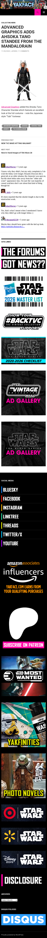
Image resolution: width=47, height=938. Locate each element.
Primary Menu (44, 12)
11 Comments (23, 51)
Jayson (14, 51)
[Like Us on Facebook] (12, 498)
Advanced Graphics (10, 107)
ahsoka (25, 126)
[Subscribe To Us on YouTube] (12, 543)
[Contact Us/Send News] (23, 264)
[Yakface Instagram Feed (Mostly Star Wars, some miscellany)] (12, 507)
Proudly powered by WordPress (12, 935)
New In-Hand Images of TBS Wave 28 (16, 151)
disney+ (6, 129)
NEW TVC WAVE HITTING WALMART (16, 141)
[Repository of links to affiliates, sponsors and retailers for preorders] (12, 516)
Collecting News (8, 23)
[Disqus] (23, 195)
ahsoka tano (36, 126)
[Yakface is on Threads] (12, 525)
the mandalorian (19, 129)
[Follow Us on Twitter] (12, 534)
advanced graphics (11, 126)
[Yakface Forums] (23, 251)
